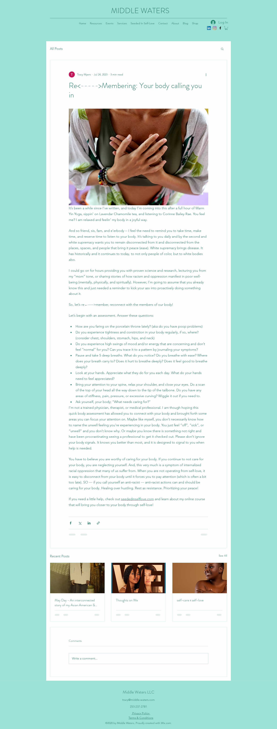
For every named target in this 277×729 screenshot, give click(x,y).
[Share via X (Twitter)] (80, 523)
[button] (226, 28)
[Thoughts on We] (138, 578)
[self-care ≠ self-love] (199, 578)
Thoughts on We (127, 600)
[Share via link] (98, 523)
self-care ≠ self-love (190, 600)
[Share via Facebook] (70, 523)
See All (223, 555)
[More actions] (206, 74)
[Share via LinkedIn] (89, 523)
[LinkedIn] (209, 28)
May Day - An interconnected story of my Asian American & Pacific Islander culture (75, 603)
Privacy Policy (141, 713)
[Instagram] (215, 28)
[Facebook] (220, 28)
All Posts (56, 49)
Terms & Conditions (141, 718)
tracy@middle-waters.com (138, 700)
